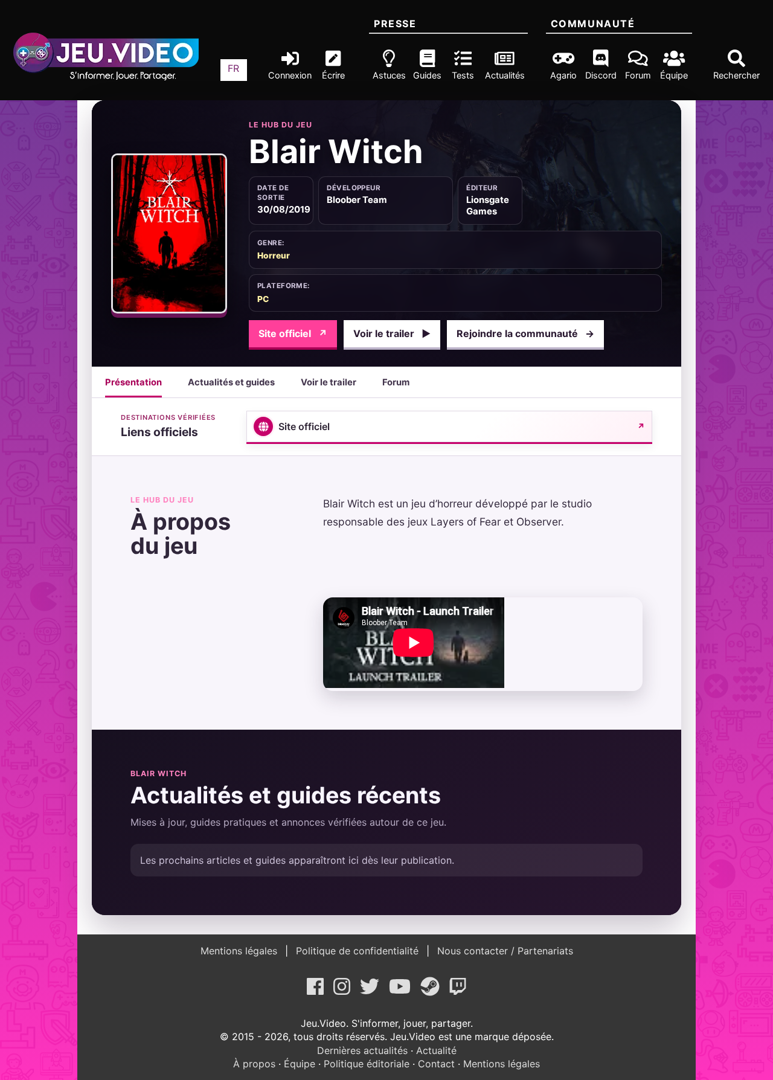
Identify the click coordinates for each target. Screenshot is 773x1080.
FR (233, 68)
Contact (436, 1064)
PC (263, 299)
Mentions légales (240, 951)
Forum (395, 382)
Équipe (299, 1064)
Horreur (273, 255)
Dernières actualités (362, 1050)
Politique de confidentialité (357, 951)
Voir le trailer (392, 333)
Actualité (436, 1050)
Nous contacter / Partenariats (503, 951)
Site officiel (292, 333)
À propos (254, 1064)
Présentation (133, 382)
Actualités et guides (231, 382)
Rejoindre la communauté (525, 333)
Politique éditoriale (366, 1064)
